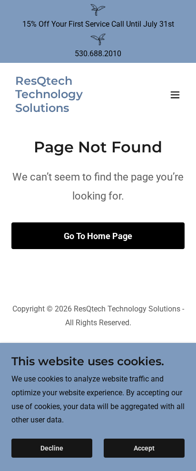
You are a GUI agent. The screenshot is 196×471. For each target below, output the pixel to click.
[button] (175, 94)
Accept (144, 448)
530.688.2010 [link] (98, 53)
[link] (72, 109)
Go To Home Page (98, 236)
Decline (51, 448)
